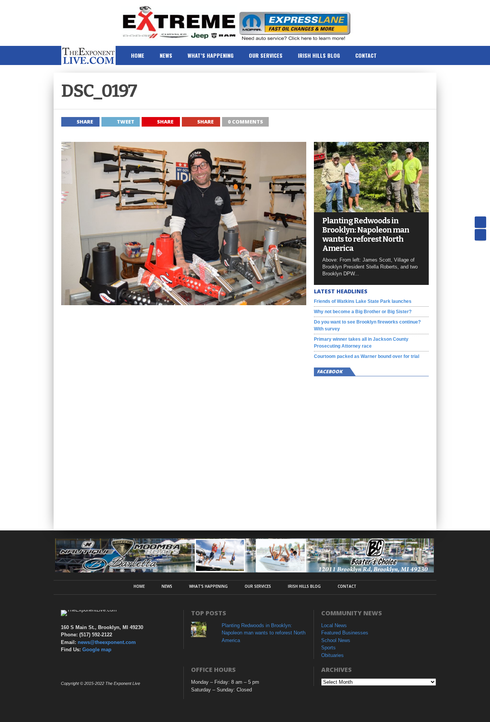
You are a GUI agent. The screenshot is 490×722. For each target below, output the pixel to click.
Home (137, 55)
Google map (96, 649)
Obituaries (332, 655)
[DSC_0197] (183, 303)
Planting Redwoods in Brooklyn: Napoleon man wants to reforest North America (365, 234)
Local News (334, 625)
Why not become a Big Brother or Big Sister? (363, 311)
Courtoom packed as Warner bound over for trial (366, 356)
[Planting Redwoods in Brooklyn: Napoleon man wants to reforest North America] (371, 210)
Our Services (266, 55)
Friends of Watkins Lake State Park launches (363, 301)
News (166, 55)
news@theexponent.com (107, 642)
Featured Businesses (344, 633)
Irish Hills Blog (319, 55)
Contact (366, 55)
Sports (328, 647)
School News (335, 640)
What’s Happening (211, 55)
